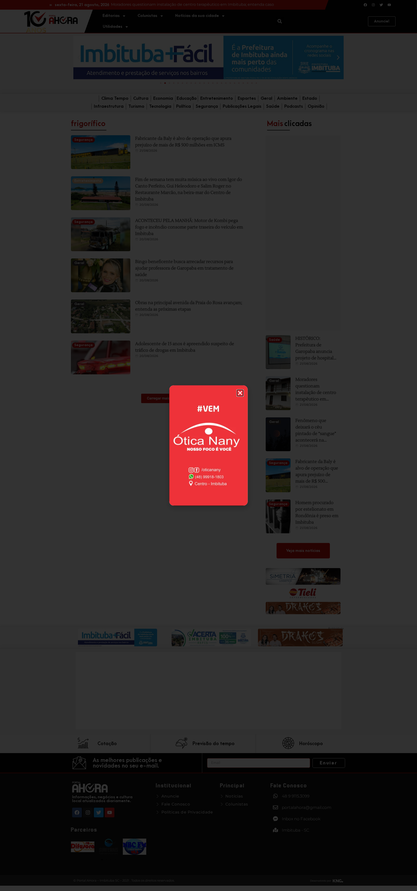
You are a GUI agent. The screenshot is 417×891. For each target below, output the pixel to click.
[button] (240, 393)
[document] (208, 445)
